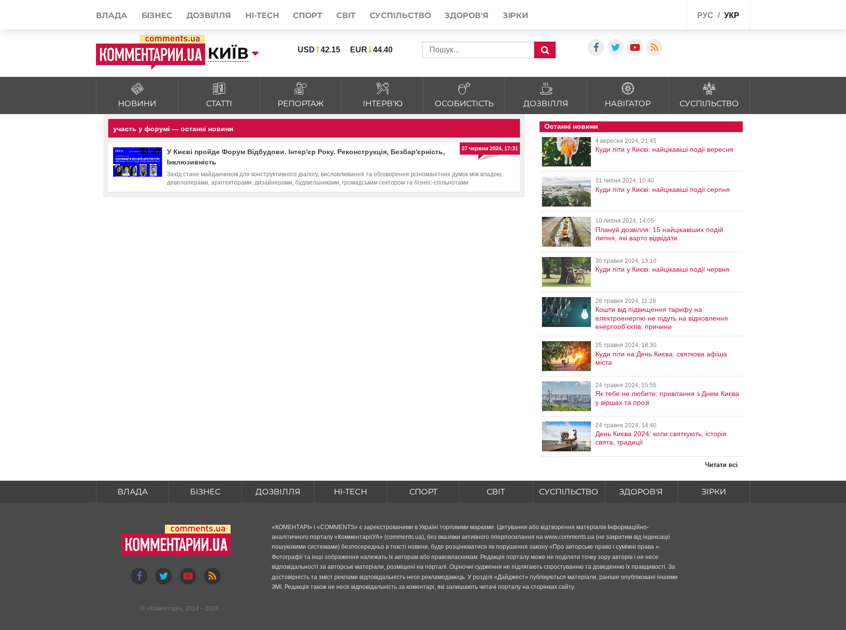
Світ (345, 15)
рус (705, 15)
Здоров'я (466, 15)
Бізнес (156, 15)
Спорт (307, 15)
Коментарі (164, 608)
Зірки (516, 15)
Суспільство (400, 15)
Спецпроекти (655, 14)
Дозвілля (209, 15)
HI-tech (262, 15)
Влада (111, 15)
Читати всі (721, 464)
